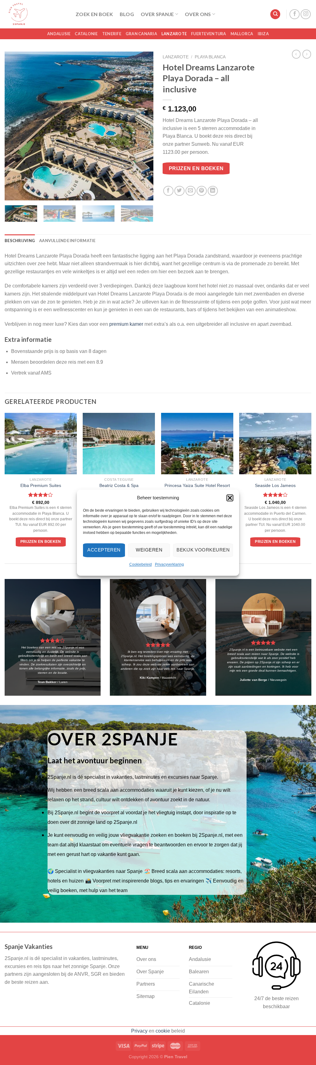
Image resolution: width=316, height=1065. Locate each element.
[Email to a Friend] (190, 191)
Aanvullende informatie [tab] (67, 240)
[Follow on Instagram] (306, 14)
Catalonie (86, 33)
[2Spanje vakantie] (35, 14)
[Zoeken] (275, 14)
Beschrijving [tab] (20, 240)
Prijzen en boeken (196, 168)
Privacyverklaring (169, 564)
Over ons (198, 14)
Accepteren (104, 549)
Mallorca (242, 33)
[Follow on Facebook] (294, 14)
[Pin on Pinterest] (202, 191)
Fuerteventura (208, 33)
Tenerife (111, 33)
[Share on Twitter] (179, 191)
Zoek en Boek (94, 14)
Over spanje (157, 14)
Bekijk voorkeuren (203, 549)
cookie (163, 1031)
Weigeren (149, 549)
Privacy (139, 1031)
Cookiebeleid (140, 564)
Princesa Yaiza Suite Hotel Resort (197, 485)
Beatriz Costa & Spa (119, 485)
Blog (127, 14)
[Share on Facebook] (168, 191)
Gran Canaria (141, 33)
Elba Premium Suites (40, 485)
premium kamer (126, 324)
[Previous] (15, 126)
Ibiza (263, 33)
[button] (230, 498)
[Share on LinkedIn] (213, 191)
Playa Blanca (210, 57)
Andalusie (58, 33)
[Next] (142, 126)
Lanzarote (174, 33)
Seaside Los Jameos (275, 485)
